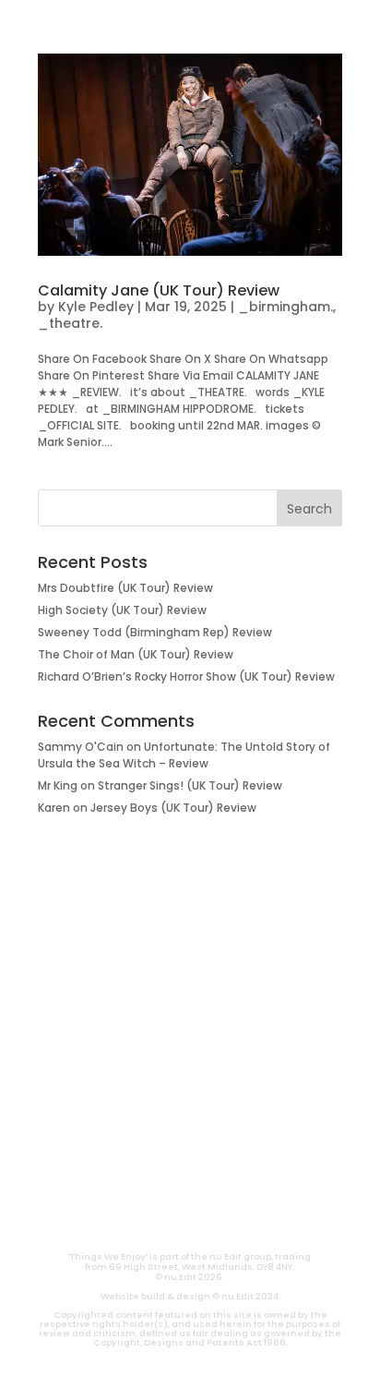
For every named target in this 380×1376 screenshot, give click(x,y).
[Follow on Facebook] (256, 1177)
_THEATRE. (190, 996)
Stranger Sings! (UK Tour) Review (190, 785)
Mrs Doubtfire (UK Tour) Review (125, 588)
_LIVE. (190, 1085)
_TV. (190, 1115)
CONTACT (139, 1218)
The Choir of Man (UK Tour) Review (135, 654)
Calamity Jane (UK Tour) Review (158, 290)
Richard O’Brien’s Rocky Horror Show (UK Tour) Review (186, 676)
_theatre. (70, 323)
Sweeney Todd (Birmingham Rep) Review (155, 632)
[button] (33, 24)
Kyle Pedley (96, 306)
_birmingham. (285, 306)
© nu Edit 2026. (189, 1277)
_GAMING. (190, 1026)
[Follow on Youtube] (123, 1177)
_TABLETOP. (190, 1056)
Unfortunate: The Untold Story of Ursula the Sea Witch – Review (184, 755)
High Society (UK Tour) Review (122, 610)
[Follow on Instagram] (167, 1177)
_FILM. (190, 967)
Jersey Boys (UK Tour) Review (173, 807)
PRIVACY (241, 1218)
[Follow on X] (212, 1177)
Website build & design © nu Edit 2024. (190, 1296)
